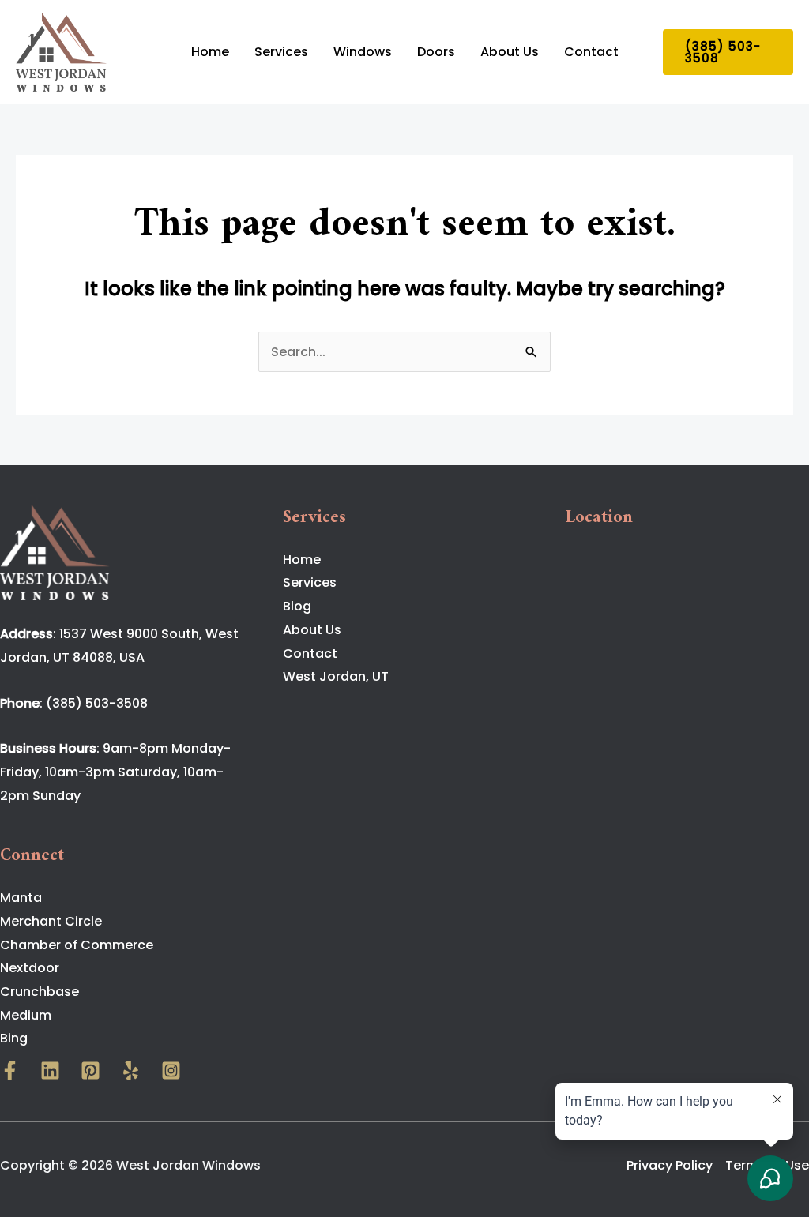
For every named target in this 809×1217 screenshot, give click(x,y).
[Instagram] (171, 1070)
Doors (436, 52)
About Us (509, 52)
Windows (362, 52)
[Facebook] (10, 1070)
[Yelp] (131, 1070)
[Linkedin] (50, 1070)
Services (281, 52)
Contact (591, 52)
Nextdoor (29, 968)
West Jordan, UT (336, 676)
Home (210, 52)
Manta (21, 897)
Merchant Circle (51, 921)
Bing (14, 1038)
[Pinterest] (90, 1070)
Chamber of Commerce (76, 945)
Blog (297, 606)
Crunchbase (39, 991)
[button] (728, 52)
